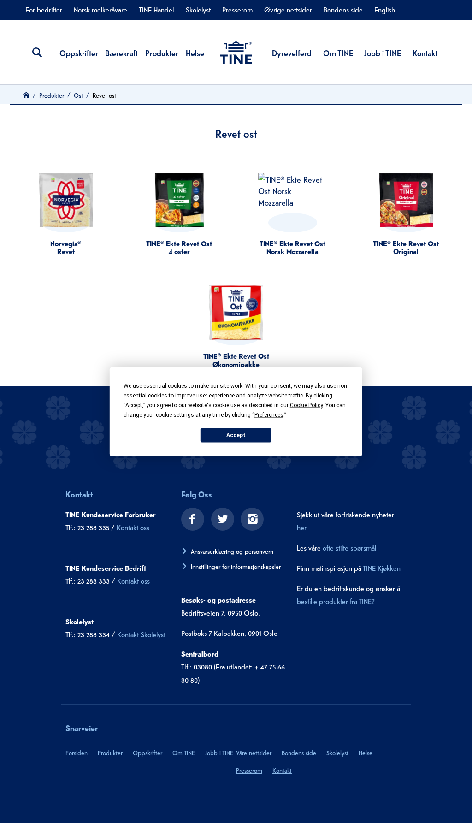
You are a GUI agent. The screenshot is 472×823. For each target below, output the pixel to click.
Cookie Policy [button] (306, 405)
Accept (236, 435)
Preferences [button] (268, 414)
